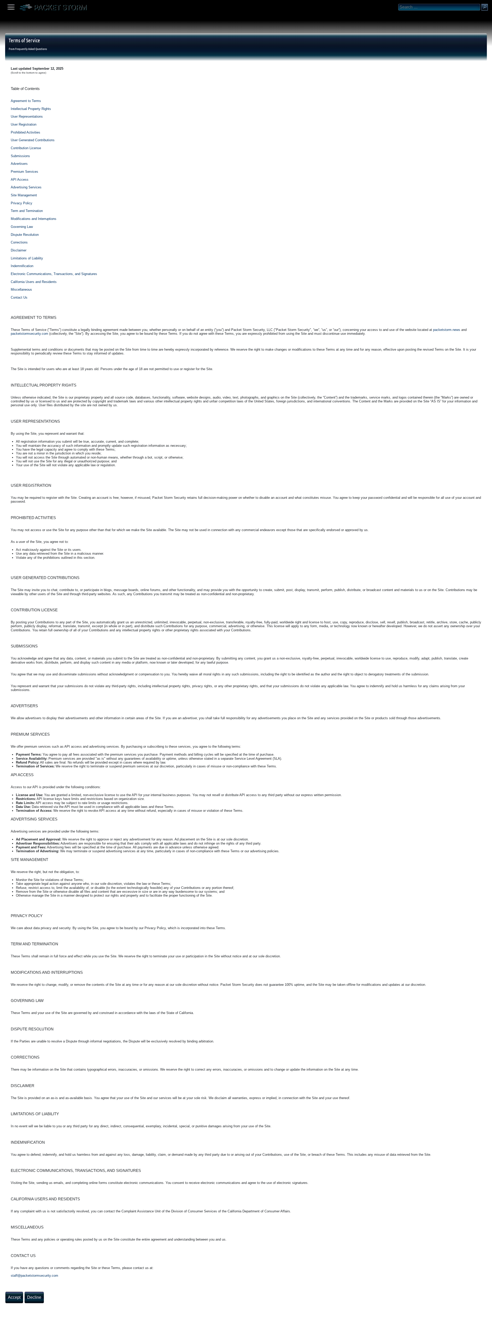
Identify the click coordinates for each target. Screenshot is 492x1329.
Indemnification (22, 266)
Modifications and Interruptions (33, 219)
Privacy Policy (21, 203)
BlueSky (61, 1323)
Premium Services (24, 172)
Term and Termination (27, 211)
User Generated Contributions (33, 140)
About (5, 1323)
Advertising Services (26, 187)
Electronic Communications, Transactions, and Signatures (54, 274)
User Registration (23, 124)
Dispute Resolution (25, 235)
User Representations (27, 116)
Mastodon (80, 1323)
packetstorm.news (446, 330)
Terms (16, 1323)
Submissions (20, 156)
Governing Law (22, 227)
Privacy (46, 1323)
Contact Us (19, 297)
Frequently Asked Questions (31, 49)
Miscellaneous (21, 289)
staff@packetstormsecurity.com (34, 1275)
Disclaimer (18, 250)
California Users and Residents (34, 282)
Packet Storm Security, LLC (61, 1327)
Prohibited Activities (25, 132)
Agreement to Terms (26, 101)
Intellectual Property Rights (31, 109)
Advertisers (19, 164)
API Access (19, 179)
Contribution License (26, 148)
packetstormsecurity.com (29, 334)
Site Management (24, 195)
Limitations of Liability (27, 258)
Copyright (31, 1323)
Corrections (19, 242)
